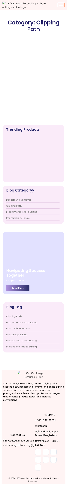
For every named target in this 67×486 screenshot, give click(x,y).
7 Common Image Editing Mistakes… (31, 174)
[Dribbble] (53, 460)
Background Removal (16, 85)
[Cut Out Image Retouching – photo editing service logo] (25, 5)
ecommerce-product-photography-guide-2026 (32, 155)
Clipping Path (35, 85)
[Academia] (38, 460)
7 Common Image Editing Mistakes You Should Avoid (28, 92)
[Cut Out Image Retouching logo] (33, 375)
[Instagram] (46, 452)
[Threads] (38, 467)
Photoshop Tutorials (52, 85)
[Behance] (46, 460)
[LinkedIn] (53, 452)
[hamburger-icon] (61, 5)
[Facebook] (38, 452)
